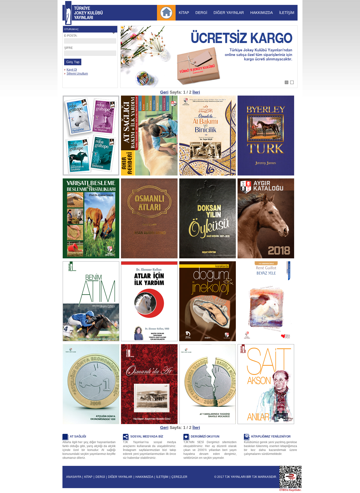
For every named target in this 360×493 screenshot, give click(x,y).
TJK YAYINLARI (68, 13)
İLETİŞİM (286, 13)
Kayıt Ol (72, 69)
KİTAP (184, 13)
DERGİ (201, 13)
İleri (196, 92)
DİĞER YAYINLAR (229, 13)
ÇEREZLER (179, 477)
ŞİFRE (68, 48)
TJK (254, 477)
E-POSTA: (70, 35)
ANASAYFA (73, 477)
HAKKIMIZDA (261, 13)
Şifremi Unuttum (77, 73)
